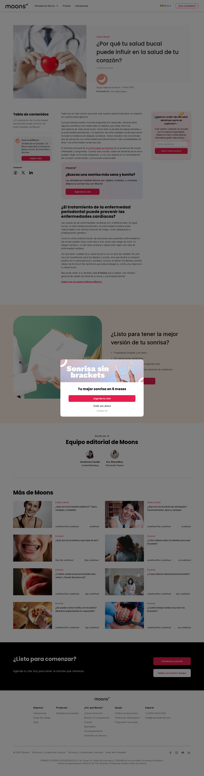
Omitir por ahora (102, 405)
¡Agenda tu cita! (102, 398)
